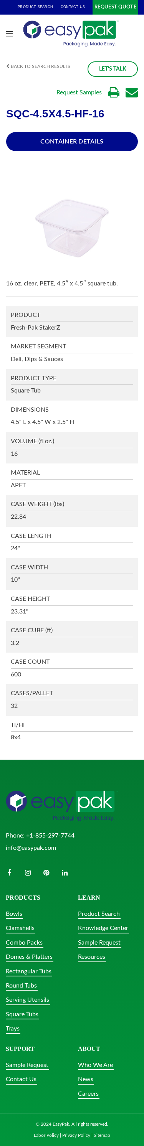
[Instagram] (27, 873)
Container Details (71, 142)
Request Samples (79, 92)
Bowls (14, 914)
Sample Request (99, 943)
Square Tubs (22, 1014)
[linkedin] (64, 873)
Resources (91, 957)
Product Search (99, 914)
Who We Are (95, 1065)
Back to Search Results (40, 66)
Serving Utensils (27, 1000)
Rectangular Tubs (28, 971)
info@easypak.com (31, 848)
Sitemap (102, 1135)
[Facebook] (9, 873)
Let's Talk (112, 69)
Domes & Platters (29, 957)
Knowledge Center (103, 928)
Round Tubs (21, 986)
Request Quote (115, 7)
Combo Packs (24, 943)
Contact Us (21, 1079)
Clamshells (20, 928)
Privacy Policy (76, 1135)
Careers (88, 1094)
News (85, 1079)
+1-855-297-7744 (50, 836)
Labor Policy (46, 1135)
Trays (13, 1029)
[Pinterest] (46, 873)
